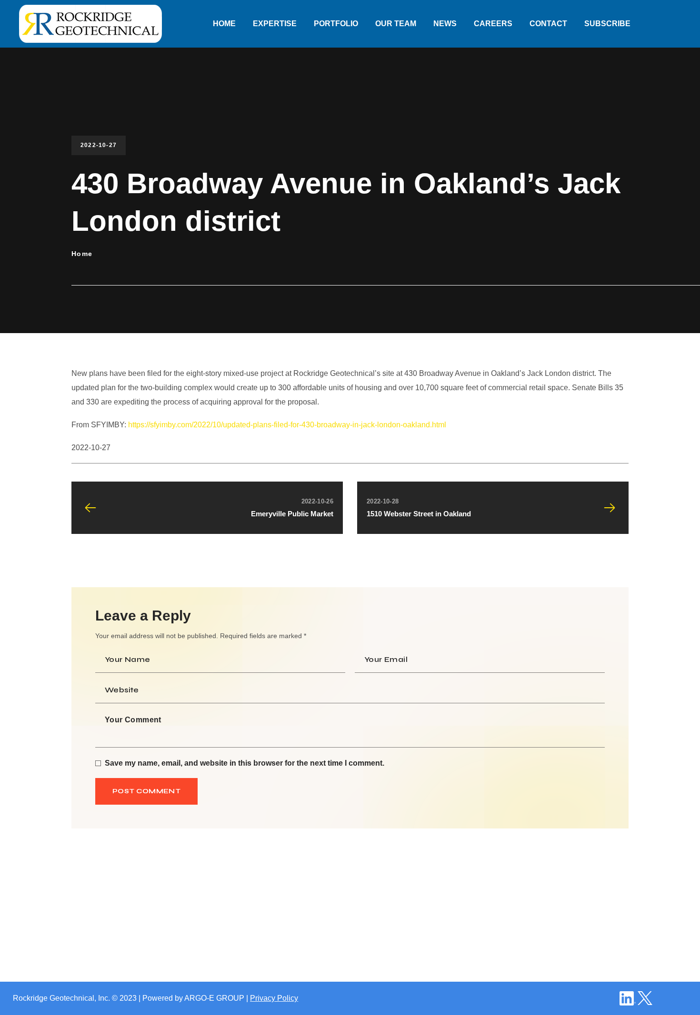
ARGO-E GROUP (214, 998)
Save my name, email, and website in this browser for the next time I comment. (244, 763)
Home (82, 253)
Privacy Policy (274, 998)
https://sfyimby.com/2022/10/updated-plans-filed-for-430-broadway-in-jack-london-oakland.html (287, 425)
